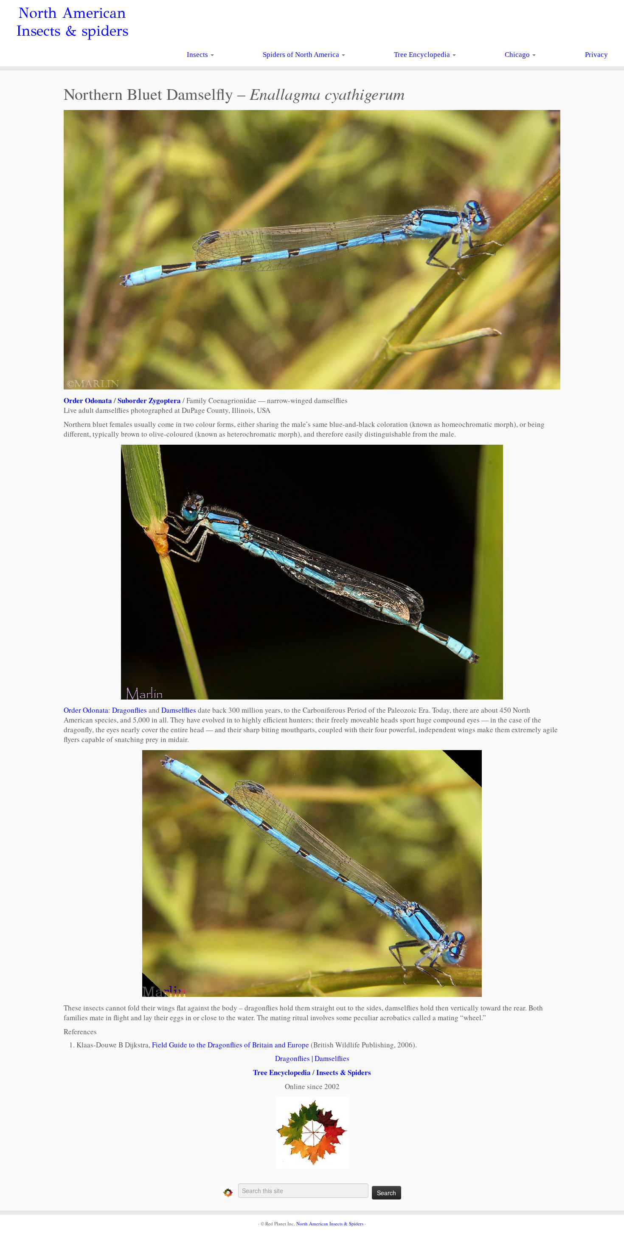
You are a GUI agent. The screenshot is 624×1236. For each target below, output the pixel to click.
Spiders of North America (302, 55)
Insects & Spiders (343, 1072)
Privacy (596, 55)
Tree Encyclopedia (423, 55)
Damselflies (178, 710)
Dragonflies (129, 710)
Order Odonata (88, 400)
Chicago (518, 55)
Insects (198, 55)
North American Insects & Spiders (329, 1223)
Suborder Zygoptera (149, 400)
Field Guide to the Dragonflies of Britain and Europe (230, 1045)
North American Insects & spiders (72, 22)
